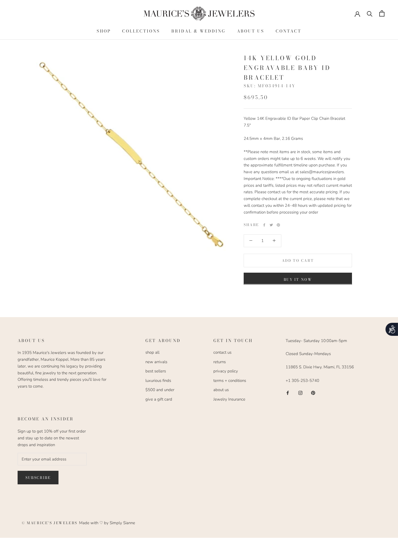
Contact (288, 31)
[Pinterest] (278, 225)
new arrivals (156, 362)
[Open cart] (381, 13)
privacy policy (225, 371)
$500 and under (159, 389)
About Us (250, 31)
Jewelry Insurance (229, 399)
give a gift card (158, 399)
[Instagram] (300, 392)
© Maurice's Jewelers (50, 523)
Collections (141, 31)
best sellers (155, 371)
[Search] (370, 13)
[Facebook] (264, 225)
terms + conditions (229, 380)
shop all (152, 352)
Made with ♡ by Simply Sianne (107, 523)
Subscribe (38, 477)
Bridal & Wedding (198, 31)
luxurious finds (158, 380)
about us (221, 389)
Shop (104, 31)
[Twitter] (271, 225)
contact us (222, 352)
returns (219, 362)
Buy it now (298, 279)
